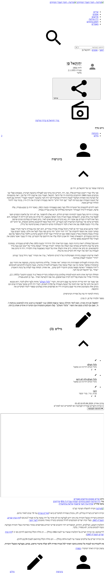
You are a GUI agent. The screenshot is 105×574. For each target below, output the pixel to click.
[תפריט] (101, 6)
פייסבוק (77, 504)
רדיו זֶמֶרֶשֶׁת (93, 19)
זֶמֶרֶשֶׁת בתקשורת (66, 504)
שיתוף (56, 98)
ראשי (101, 50)
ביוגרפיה (95, 133)
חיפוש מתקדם (92, 21)
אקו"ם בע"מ (43, 513)
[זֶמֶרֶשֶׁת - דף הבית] (100, 508)
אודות (90, 504)
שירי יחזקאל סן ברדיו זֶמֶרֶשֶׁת (47, 120)
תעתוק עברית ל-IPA (69, 501)
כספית (78, 548)
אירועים (95, 17)
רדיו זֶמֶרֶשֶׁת (95, 501)
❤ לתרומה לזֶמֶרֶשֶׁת (95, 409)
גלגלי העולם (45, 282)
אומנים (95, 14)
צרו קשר (84, 504)
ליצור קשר (33, 520)
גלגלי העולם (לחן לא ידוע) (86, 379)
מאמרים (95, 24)
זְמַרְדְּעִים (56, 501)
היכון (95, 391)
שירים (95, 12)
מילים (49, 136)
